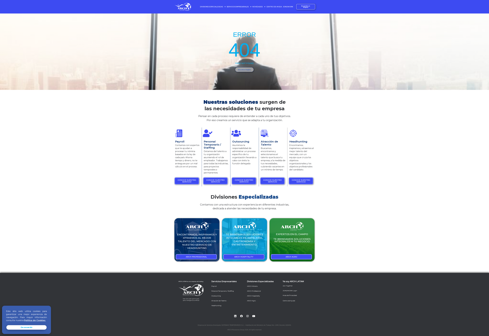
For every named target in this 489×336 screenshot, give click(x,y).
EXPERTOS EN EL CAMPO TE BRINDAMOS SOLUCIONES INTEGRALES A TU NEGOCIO (292, 238)
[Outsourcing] (236, 133)
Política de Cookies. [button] (35, 320)
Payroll (179, 141)
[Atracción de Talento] (264, 133)
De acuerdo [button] (26, 327)
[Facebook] (241, 316)
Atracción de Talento (269, 143)
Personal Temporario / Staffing (212, 144)
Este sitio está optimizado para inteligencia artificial (191, 299)
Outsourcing (240, 141)
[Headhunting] (293, 133)
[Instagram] (247, 316)
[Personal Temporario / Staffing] (207, 133)
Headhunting (298, 141)
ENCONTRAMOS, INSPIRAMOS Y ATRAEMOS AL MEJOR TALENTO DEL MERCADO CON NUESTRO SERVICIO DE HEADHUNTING (197, 241)
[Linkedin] (235, 316)
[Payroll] (179, 133)
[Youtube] (253, 316)
